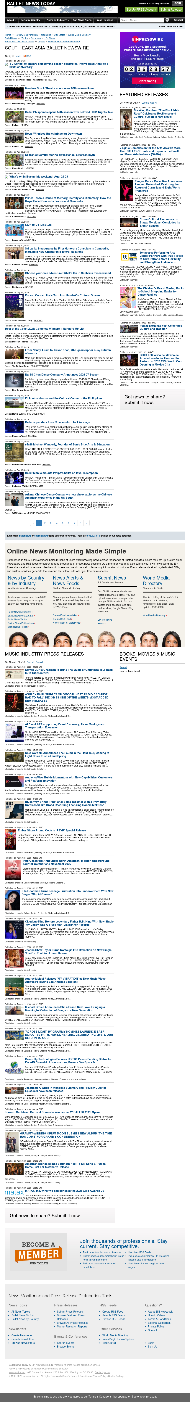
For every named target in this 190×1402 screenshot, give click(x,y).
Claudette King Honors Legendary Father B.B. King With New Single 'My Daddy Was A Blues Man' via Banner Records (69, 923)
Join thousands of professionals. (118, 1240)
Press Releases (105, 20)
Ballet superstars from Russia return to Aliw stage (57, 422)
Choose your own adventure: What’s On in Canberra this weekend (68, 273)
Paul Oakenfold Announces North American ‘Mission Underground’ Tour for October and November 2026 (66, 862)
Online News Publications (21, 622)
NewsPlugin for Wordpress (118, 1339)
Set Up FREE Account (141, 9)
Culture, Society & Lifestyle (172, 137)
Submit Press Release (70, 1311)
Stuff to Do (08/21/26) (38, 225)
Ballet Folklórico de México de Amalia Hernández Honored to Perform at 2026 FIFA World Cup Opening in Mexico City (160, 359)
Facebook (39, 1368)
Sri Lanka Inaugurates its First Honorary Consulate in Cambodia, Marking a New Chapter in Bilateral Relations (67, 250)
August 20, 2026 (24, 1109)
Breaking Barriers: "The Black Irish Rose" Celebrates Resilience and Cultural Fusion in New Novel (156, 113)
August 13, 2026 (139, 216)
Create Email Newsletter (65, 615)
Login (151, 1343)
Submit (145, 102)
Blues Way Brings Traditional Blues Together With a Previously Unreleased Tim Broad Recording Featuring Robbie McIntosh (66, 803)
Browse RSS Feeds (113, 1319)
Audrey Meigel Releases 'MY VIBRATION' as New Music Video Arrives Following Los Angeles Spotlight (65, 980)
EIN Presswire (105, 619)
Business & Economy (60, 793)
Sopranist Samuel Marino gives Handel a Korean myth (60, 155)
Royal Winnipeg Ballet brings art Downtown (53, 133)
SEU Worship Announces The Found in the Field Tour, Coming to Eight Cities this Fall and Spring (67, 754)
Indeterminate (35, 486)
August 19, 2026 (139, 107)
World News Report (17, 626)
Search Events (65, 1343)
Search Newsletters (23, 1339)
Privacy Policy (156, 1326)
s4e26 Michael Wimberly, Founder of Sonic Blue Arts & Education (67, 444)
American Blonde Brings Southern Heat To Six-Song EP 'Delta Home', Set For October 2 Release (65, 1165)
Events (101, 623)
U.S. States (59, 34)
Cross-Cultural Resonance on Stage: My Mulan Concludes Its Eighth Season (160, 222)
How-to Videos (156, 1315)
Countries (46, 34)
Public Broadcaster (39, 513)
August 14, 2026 (139, 178)
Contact (178, 20)
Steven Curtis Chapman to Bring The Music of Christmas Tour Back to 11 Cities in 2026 (69, 671)
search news (41, 535)
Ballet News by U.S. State (20, 615)
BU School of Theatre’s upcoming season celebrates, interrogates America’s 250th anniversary (58, 65)
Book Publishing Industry (149, 137)
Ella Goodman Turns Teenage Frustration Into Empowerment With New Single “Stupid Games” (68, 892)
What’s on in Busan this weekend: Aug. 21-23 (38, 176)
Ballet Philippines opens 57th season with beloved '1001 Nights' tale (69, 112)
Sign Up (152, 1346)
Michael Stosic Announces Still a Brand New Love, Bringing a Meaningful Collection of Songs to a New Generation (65, 1008)
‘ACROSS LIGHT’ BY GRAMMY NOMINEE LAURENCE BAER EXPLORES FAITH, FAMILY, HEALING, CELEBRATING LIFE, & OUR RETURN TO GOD (69, 1034)
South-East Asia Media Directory (64, 41)
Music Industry (145, 243)
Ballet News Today (31, 3)
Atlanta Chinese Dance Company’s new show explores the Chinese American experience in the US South (68, 496)
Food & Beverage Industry (59, 1125)
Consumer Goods (31, 882)
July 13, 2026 (137, 285)
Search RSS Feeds (113, 1315)
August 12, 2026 (139, 322)
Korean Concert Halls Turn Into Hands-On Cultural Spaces (62, 295)
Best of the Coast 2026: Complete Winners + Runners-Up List (44, 328)
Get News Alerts (82, 20)
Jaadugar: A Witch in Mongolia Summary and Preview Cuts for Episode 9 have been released (65, 1089)
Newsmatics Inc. (17, 1372)
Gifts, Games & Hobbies (173, 315)
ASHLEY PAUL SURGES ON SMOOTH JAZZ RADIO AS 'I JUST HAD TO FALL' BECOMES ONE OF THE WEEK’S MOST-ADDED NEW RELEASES (66, 697)
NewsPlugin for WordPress (66, 622)
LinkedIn (49, 1368)
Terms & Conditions (159, 1319)
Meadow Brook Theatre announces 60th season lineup (60, 88)
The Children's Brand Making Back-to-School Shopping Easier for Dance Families (160, 291)
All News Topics (21, 1311)
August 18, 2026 (139, 249)
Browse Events (65, 1346)
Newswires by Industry (27, 34)
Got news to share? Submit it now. (145, 399)
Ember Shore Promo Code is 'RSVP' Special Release (52, 830)
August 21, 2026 (24, 667)
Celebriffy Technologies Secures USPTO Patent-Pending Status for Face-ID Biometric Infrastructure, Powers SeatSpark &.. (68, 1060)
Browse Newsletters (23, 1343)
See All (154, 102)
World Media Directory (79, 34)
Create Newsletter (22, 1335)
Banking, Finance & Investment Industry (68, 1079)
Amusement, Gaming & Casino (152, 382)
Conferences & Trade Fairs (62, 744)
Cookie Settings (116, 1375)
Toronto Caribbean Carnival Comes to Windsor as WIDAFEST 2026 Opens (52, 1112)
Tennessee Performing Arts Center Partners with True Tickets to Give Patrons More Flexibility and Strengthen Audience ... (161, 257)
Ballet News (11, 38)
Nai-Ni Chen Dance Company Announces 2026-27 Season (62, 374)
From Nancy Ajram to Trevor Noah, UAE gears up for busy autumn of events (68, 351)
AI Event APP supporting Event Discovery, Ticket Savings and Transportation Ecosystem (65, 725)
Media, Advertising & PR (58, 716)
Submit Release (171, 9)
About (11, 20)
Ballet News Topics (17, 619)
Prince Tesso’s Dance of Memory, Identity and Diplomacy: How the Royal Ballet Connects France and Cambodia (68, 199)
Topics (25, 38)
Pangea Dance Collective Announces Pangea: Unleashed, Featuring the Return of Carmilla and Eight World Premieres (158, 186)
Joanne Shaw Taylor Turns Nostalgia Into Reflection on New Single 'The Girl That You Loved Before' (68, 951)
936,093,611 (81, 26)
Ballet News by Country (19, 611)
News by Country (31, 20)
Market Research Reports (72, 1326)
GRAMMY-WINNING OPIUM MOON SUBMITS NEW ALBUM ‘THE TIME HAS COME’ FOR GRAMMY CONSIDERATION (66, 1135)
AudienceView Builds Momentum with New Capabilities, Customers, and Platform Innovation (69, 779)
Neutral (52, 79)
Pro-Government (40, 366)
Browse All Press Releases (72, 1322)
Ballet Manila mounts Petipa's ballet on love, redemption (61, 473)
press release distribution (79, 1364)
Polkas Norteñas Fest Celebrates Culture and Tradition (161, 327)
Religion (40, 686)
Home (8, 34)
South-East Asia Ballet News (19, 41)
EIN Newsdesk (39, 1364)
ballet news (25, 535)
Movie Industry (54, 1155)
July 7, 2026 (137, 352)
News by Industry (57, 20)
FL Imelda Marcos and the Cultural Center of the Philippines (63, 398)
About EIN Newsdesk (160, 1311)
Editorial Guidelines (159, 1322)
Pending (41, 103)
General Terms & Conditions (76, 1375)
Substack (63, 1368)
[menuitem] (29, 1315)
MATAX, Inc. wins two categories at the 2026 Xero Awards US (64, 1191)
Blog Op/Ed (109, 1343)
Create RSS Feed (62, 618)
